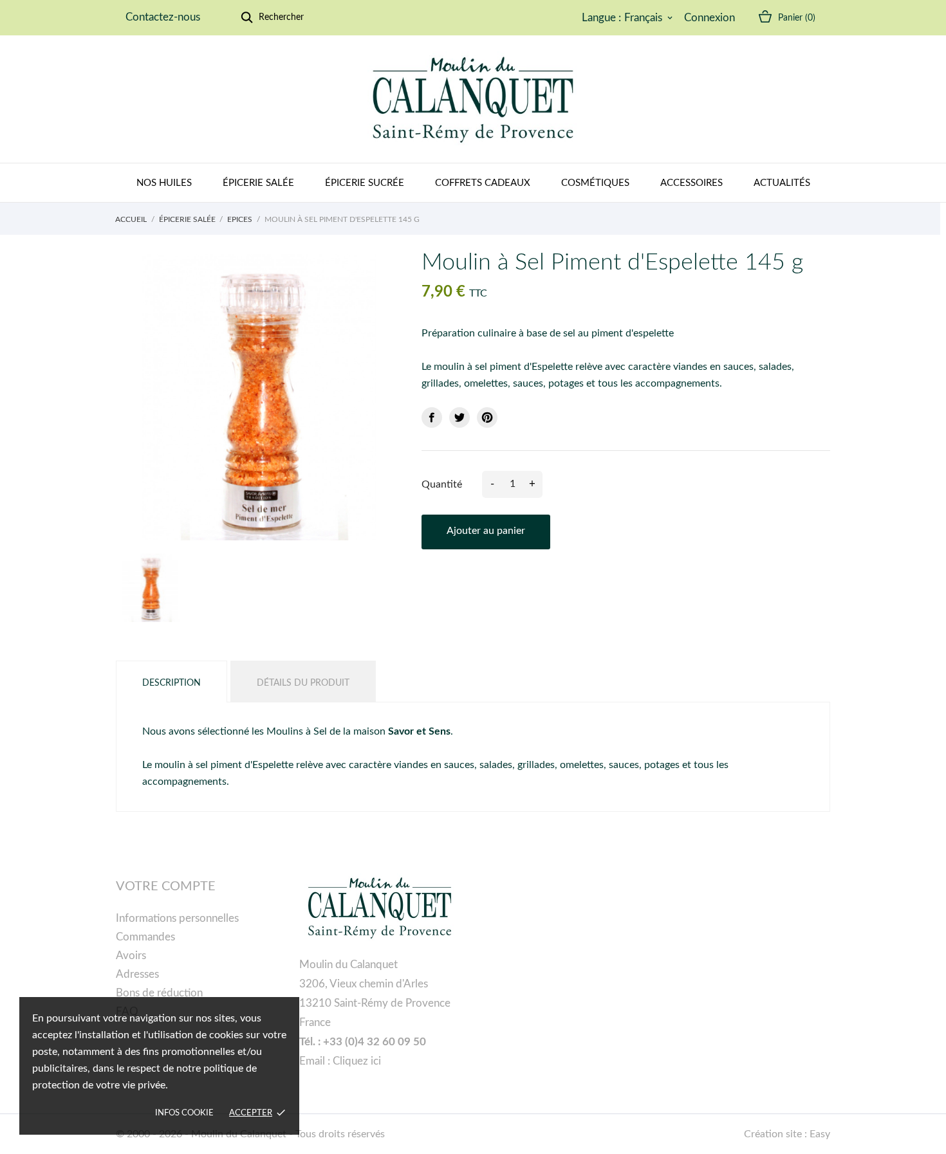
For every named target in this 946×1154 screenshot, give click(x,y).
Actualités (782, 183)
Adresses (137, 974)
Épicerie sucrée (364, 183)
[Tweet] (459, 417)
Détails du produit (303, 683)
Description (171, 683)
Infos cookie (184, 1113)
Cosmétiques (595, 183)
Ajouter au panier (486, 531)
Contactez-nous (162, 17)
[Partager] (432, 417)
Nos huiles (164, 183)
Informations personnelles (177, 918)
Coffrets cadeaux (482, 183)
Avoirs (131, 955)
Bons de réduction (159, 992)
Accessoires (691, 183)
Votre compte (166, 886)
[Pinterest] (487, 417)
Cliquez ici (357, 1061)
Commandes (145, 936)
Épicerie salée (258, 183)
